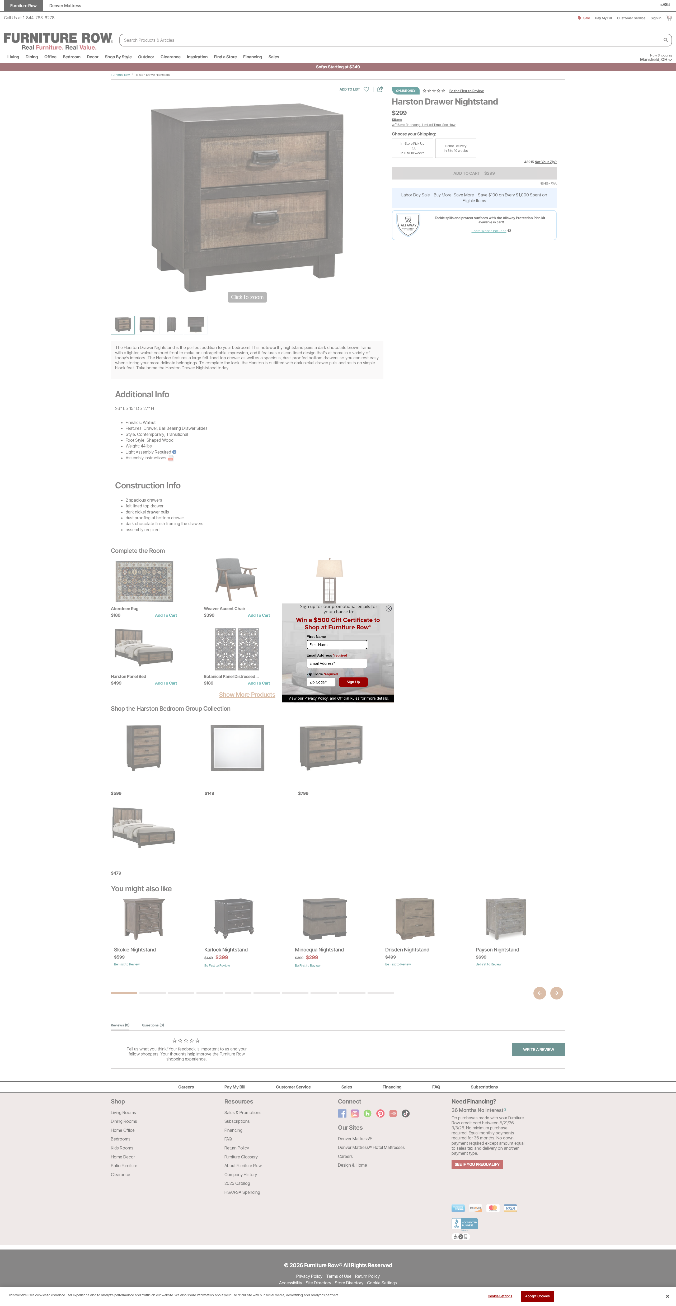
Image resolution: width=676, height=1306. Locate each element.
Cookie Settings (500, 1296)
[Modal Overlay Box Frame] (338, 653)
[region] (338, 1296)
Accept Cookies (537, 1296)
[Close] (667, 1296)
